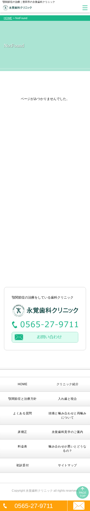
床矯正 (22, 432)
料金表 (22, 446)
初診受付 (22, 465)
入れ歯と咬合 (67, 399)
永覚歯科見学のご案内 (67, 432)
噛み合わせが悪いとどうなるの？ (67, 448)
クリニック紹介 (67, 384)
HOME (8, 18)
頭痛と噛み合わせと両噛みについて (67, 415)
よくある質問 (22, 413)
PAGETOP (82, 494)
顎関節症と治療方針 (22, 399)
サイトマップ (67, 465)
